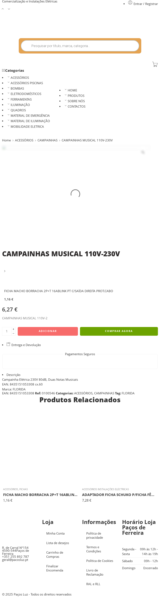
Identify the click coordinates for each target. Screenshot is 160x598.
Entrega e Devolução (26, 345)
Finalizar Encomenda (54, 568)
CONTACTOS (76, 106)
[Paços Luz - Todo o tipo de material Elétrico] (33, 28)
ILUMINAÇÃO (20, 105)
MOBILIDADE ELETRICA (27, 127)
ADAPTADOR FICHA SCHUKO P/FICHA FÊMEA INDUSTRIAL (119, 494)
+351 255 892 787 (15, 557)
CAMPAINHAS (48, 140)
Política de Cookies (99, 561)
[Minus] (13, 333)
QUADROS (18, 110)
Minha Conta (55, 533)
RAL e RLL (93, 584)
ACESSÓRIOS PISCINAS (27, 83)
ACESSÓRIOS (20, 78)
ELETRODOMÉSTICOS (26, 94)
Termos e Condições (93, 549)
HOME (72, 90)
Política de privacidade (94, 535)
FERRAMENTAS (21, 99)
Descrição (13, 375)
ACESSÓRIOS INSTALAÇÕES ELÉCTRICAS (105, 489)
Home (6, 140)
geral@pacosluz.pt (15, 560)
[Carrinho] (155, 64)
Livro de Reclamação (94, 572)
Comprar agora (119, 331)
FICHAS (23, 489)
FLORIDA (128, 393)
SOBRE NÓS (76, 101)
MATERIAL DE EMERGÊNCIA (30, 116)
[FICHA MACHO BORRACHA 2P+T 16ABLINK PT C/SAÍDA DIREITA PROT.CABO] (5, 273)
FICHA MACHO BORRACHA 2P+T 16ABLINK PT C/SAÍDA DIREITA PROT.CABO (40, 494)
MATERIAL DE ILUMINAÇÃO (30, 121)
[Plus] (13, 329)
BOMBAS (17, 88)
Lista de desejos (57, 543)
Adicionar (48, 331)
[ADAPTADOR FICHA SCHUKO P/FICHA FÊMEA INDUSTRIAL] (119, 447)
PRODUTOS (76, 96)
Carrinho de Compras (54, 555)
